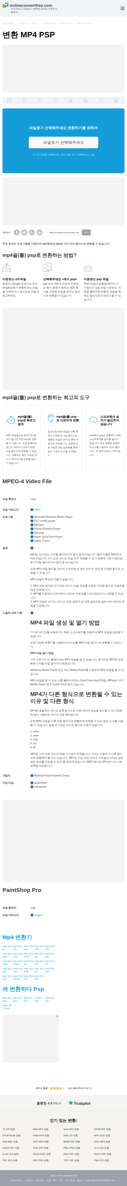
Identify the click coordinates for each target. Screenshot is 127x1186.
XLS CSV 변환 (101, 1148)
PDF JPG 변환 (10, 1160)
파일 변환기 (8, 23)
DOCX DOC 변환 (42, 1154)
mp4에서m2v (39, 948)
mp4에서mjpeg (18, 977)
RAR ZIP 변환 (71, 1135)
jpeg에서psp (7, 999)
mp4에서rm (39, 955)
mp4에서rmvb (29, 955)
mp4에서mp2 (50, 970)
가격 (61, 1180)
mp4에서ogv (50, 955)
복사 (86, 232)
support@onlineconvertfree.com (100, 1180)
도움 (49, 1180)
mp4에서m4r (50, 948)
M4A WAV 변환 (10, 1141)
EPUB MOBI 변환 (11, 1135)
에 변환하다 (23, 989)
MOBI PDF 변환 (72, 1141)
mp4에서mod (7, 955)
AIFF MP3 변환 (41, 1141)
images (38, 915)
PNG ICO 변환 (101, 1160)
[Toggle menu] (123, 8)
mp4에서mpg (7, 962)
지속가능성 (70, 1180)
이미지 (23, 23)
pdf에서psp (17, 999)
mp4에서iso (50, 962)
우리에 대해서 (16, 1180)
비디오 (35, 23)
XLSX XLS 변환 (10, 1154)
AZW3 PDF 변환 (11, 1148)
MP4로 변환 (49, 23)
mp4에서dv (7, 948)
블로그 (80, 1180)
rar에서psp (39, 999)
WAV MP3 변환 (41, 1129)
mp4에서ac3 (7, 977)
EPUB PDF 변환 (102, 1129)
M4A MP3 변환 (71, 1129)
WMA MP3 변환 (41, 1135)
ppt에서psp (28, 999)
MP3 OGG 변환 (102, 1135)
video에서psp (6, 1007)
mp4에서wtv (29, 962)
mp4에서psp (7, 970)
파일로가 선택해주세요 (63, 142)
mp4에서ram (18, 970)
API (54, 1180)
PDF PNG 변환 (41, 1160)
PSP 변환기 (67, 23)
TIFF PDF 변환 (71, 1160)
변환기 (17, 937)
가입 (92, 154)
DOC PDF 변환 (71, 1154)
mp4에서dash (29, 970)
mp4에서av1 (29, 977)
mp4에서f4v (18, 948)
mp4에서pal (39, 970)
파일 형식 (29, 1180)
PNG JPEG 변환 (72, 1148)
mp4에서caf (39, 962)
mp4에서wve (39, 977)
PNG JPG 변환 (40, 1148)
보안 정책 (40, 1180)
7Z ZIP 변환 (8, 1129)
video (37, 509)
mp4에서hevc (29, 948)
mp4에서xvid (18, 955)
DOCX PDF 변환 (102, 1154)
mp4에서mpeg (18, 962)
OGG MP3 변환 (102, 1141)
